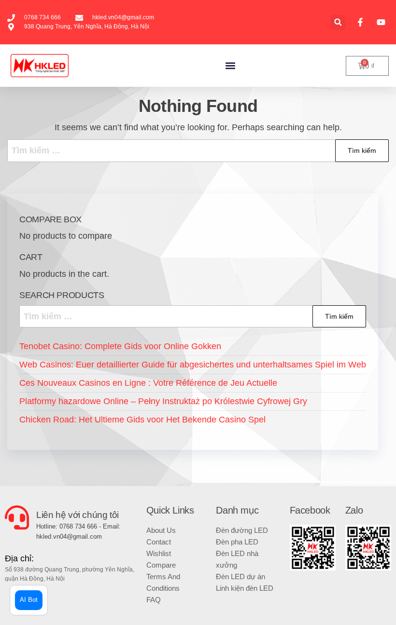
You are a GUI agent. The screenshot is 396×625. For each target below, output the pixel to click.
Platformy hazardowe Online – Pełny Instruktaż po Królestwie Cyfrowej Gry (163, 401)
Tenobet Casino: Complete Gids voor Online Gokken (120, 346)
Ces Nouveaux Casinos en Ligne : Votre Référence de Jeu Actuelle (148, 383)
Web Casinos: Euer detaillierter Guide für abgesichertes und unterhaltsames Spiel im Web (192, 364)
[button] (337, 22)
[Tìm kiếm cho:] (198, 150)
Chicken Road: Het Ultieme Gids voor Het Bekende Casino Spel (142, 419)
